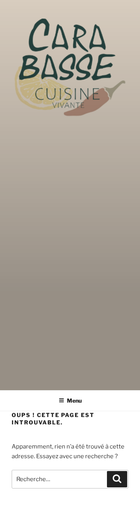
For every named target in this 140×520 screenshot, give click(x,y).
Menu (74, 400)
